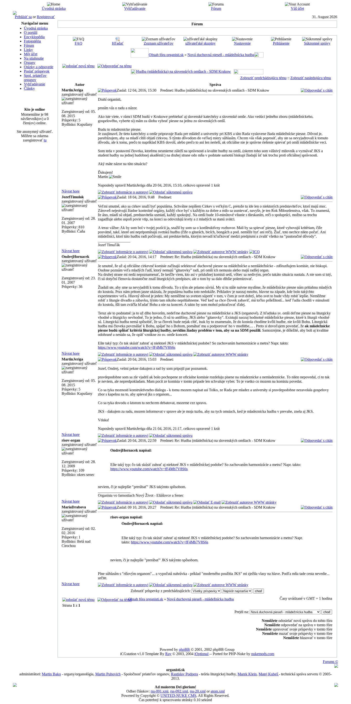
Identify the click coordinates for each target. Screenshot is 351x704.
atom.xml (218, 691)
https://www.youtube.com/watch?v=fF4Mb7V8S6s (136, 347)
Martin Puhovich (108, 674)
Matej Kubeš (269, 674)
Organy (29, 63)
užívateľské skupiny (200, 43)
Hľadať (117, 43)
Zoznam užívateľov (158, 43)
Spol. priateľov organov (35, 77)
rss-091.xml (159, 691)
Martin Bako (51, 674)
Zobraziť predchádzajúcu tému (263, 78)
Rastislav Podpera (184, 674)
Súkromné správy (317, 43)
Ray (168, 654)
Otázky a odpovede (38, 67)
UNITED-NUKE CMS (178, 696)
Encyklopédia (34, 37)
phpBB (184, 649)
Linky (28, 50)
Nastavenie (242, 43)
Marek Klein (247, 674)
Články (29, 88)
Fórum (216, 8)
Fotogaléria (32, 41)
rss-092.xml (179, 691)
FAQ (78, 43)
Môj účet (30, 54)
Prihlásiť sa (23, 17)
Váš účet (297, 8)
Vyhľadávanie (134, 8)
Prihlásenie (281, 43)
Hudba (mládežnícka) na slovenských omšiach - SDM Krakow (183, 71)
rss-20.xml (198, 691)
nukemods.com (262, 654)
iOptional (201, 654)
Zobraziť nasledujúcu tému (310, 78)
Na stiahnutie (34, 58)
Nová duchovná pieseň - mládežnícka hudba (220, 55)
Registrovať (46, 17)
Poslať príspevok (36, 71)
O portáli (30, 33)
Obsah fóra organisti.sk (166, 55)
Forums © (330, 662)
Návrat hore (71, 191)
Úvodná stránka (54, 8)
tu (45, 140)
